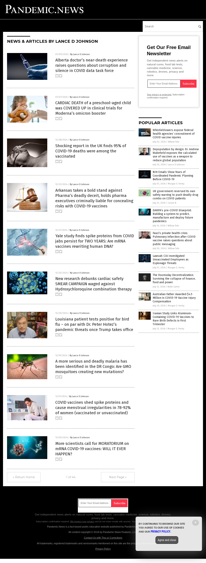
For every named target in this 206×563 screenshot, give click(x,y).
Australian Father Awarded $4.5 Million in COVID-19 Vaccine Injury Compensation (174, 297)
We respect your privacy (82, 521)
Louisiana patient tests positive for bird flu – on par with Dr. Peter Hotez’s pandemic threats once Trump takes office (94, 324)
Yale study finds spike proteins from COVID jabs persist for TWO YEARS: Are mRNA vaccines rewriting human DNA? (94, 241)
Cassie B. (172, 203)
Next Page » (118, 477)
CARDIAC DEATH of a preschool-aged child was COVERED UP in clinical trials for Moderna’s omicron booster (93, 108)
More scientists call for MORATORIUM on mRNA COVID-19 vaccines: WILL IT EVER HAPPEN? (92, 448)
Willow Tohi (173, 141)
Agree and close (167, 540)
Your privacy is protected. (159, 94)
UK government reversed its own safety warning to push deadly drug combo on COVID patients (175, 194)
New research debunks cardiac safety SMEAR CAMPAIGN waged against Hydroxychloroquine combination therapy (93, 283)
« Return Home (24, 477)
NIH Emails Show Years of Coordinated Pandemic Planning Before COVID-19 (173, 175)
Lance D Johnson (176, 164)
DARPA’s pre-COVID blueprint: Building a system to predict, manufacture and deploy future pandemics (173, 216)
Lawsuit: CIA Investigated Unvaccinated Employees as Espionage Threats (170, 259)
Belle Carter (174, 286)
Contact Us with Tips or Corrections (103, 537)
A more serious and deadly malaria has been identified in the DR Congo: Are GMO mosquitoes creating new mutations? (93, 366)
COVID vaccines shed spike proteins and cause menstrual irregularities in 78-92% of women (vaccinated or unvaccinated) (93, 407)
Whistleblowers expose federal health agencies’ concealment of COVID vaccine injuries (174, 133)
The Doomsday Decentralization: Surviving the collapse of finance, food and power (174, 278)
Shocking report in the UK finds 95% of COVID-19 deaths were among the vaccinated (90, 151)
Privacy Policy (103, 548)
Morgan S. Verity (176, 183)
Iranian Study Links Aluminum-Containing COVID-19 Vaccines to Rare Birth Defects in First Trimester (173, 319)
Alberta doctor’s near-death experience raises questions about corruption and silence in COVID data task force (91, 65)
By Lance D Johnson (80, 54)
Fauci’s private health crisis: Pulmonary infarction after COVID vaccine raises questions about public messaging (174, 238)
